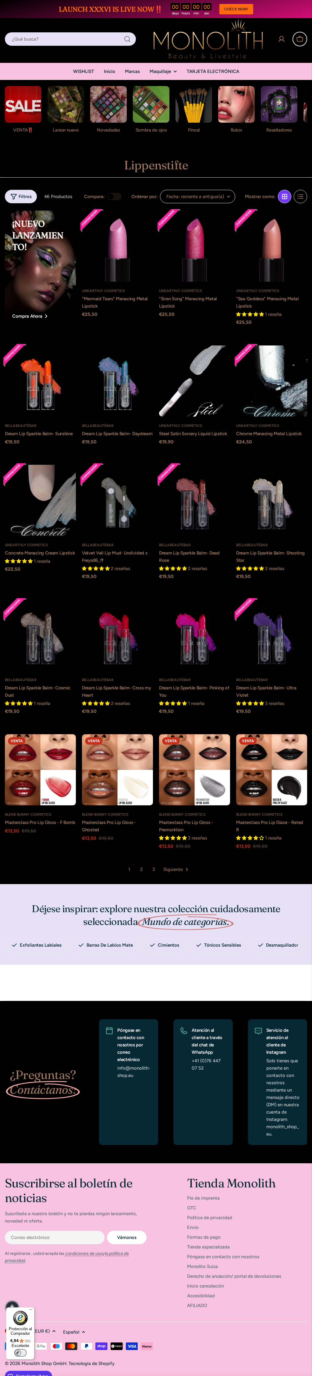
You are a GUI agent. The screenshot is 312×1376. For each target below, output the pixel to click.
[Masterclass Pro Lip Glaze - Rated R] (271, 769)
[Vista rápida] (144, 223)
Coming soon (117, 273)
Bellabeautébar (21, 426)
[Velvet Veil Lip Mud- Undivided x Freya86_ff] (117, 500)
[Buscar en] (127, 39)
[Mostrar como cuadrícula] (284, 196)
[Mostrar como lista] (300, 196)
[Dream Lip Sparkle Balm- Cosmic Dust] (40, 635)
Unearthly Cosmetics (103, 291)
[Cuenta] (281, 39)
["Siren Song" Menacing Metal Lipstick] (194, 246)
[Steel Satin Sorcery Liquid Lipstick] (194, 381)
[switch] (20, 1352)
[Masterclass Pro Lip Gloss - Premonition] (194, 769)
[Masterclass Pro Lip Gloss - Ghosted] (117, 769)
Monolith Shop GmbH (44, 1363)
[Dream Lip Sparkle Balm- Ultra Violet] (271, 635)
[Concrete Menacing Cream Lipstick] (40, 500)
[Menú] (30, 1311)
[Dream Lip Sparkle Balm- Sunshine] (40, 381)
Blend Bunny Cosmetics (28, 814)
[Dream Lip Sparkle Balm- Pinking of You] (194, 635)
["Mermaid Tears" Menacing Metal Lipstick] (117, 246)
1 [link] (129, 869)
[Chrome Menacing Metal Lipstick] (271, 381)
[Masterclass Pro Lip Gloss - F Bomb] (40, 769)
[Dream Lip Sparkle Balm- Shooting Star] (271, 500)
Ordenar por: (144, 196)
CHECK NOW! (236, 9)
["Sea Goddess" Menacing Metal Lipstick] (271, 246)
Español (71, 1332)
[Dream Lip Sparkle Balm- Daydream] (117, 381)
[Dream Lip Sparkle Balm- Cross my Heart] (117, 635)
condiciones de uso (83, 1253)
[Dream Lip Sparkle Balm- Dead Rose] (194, 500)
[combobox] (70, 39)
